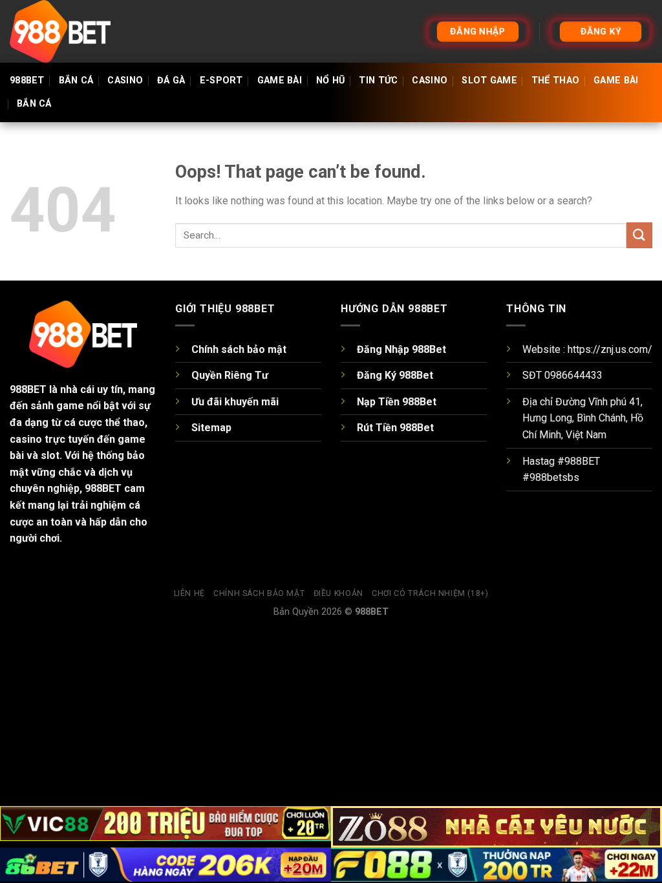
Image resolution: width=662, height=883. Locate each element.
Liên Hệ (189, 593)
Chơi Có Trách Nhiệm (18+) (430, 593)
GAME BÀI (279, 80)
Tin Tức (378, 80)
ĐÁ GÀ (171, 80)
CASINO (125, 80)
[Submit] (639, 235)
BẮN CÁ (76, 80)
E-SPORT (221, 80)
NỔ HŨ (330, 80)
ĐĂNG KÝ (600, 31)
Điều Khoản (338, 593)
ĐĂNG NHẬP (478, 31)
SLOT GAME (489, 80)
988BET (27, 80)
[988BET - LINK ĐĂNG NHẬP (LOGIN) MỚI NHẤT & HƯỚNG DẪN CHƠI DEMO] (74, 31)
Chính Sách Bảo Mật (258, 593)
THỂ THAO (555, 80)
